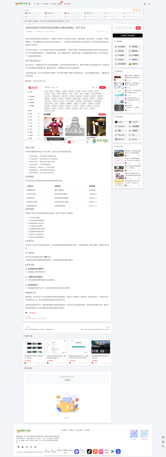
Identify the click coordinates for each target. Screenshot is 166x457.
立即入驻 (138, 10)
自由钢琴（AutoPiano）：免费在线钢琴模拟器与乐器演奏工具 (133, 107)
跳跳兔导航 (29, 452)
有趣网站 (36, 21)
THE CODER (50, 31)
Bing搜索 (64, 430)
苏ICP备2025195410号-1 (39, 452)
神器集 (60, 3)
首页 (26, 21)
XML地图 (87, 430)
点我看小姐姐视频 (128, 35)
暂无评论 (29, 368)
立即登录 (67, 380)
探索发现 (30, 21)
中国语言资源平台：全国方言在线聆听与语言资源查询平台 (133, 100)
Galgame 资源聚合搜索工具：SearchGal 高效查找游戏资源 (133, 160)
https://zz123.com (39, 81)
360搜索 (70, 430)
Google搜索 (78, 430)
